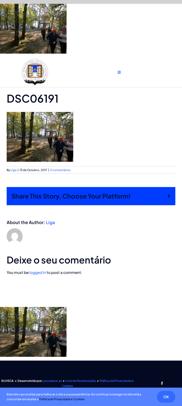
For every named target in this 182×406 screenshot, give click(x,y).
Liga (13, 170)
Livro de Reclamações (80, 381)
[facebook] (162, 383)
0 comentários (60, 170)
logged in (37, 272)
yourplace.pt (53, 381)
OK (166, 396)
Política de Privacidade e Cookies (62, 399)
